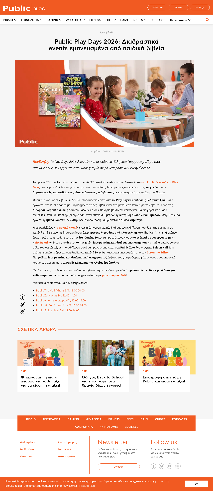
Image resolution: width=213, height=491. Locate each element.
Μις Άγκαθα (42, 242)
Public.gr (200, 7)
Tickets (178, 7)
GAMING (52, 20)
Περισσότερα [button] (87, 485)
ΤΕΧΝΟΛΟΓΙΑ (30, 20)
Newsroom (26, 456)
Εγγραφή (118, 466)
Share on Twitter (22, 304)
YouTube (171, 467)
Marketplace (27, 442)
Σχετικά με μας (67, 442)
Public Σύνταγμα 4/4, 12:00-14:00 (56, 295)
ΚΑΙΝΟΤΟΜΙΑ (109, 427)
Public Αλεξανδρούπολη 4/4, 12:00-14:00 (61, 305)
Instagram (179, 467)
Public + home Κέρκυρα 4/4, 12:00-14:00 (61, 300)
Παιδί (110, 32)
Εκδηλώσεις (157, 7)
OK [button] (196, 484)
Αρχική (103, 32)
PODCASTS (158, 20)
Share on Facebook (22, 297)
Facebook (155, 467)
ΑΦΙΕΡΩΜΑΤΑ (84, 427)
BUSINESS (131, 427)
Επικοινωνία (65, 449)
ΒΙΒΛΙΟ (8, 20)
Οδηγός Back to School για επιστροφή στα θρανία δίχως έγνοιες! (103, 381)
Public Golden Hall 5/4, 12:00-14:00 (57, 310)
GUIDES (138, 20)
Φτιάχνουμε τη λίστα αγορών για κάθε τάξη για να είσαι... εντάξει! (40, 381)
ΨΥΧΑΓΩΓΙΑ (74, 20)
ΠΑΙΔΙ (124, 20)
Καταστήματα (66, 456)
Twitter (163, 467)
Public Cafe (26, 449)
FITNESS (95, 20)
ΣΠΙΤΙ (108, 20)
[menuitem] (12, 20)
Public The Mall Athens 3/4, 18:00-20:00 (60, 290)
